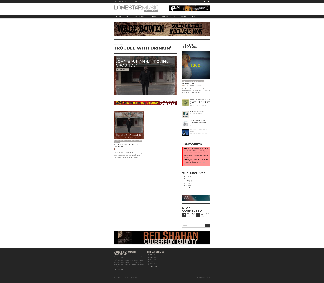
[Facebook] (198, 1)
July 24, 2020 (198, 85)
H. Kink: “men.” (189, 83)
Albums (116, 140)
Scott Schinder (195, 113)
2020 (187, 178)
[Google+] (201, 1)
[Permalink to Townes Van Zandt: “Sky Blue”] (185, 132)
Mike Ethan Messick (196, 124)
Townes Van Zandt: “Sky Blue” (199, 130)
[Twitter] (204, 1)
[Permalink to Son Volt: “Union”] (185, 114)
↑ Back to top (207, 280)
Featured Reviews (136, 140)
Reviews (116, 142)
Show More (189, 188)
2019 (187, 181)
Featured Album (125, 140)
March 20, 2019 (204, 133)
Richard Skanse (121, 149)
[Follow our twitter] (184, 215)
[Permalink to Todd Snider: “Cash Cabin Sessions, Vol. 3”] (185, 123)
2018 (187, 183)
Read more (116, 161)
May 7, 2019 (203, 113)
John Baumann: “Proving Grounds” (127, 146)
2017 (187, 185)
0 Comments (207, 95)
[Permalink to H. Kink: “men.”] (196, 65)
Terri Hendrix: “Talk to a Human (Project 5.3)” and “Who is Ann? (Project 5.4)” (200, 101)
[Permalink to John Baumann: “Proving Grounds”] (129, 126)
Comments (141, 160)
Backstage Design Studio (203, 277)
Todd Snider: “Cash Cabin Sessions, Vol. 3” (199, 121)
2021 (187, 176)
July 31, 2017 (129, 149)
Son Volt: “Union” (197, 111)
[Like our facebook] (198, 215)
